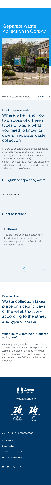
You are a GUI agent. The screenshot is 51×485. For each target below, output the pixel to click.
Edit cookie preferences (12, 457)
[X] (14, 466)
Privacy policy (8, 440)
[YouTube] (20, 466)
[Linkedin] (8, 466)
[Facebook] (3, 466)
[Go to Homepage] (25, 403)
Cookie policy (8, 446)
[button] (16, 96)
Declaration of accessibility (14, 452)
